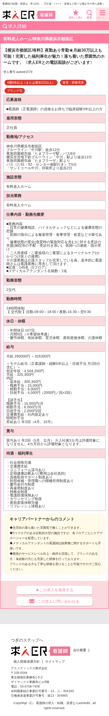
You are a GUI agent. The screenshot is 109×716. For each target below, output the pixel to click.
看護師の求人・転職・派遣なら (57, 703)
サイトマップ (55, 661)
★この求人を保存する (54, 590)
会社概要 (79, 650)
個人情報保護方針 (26, 661)
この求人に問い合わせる (58, 601)
